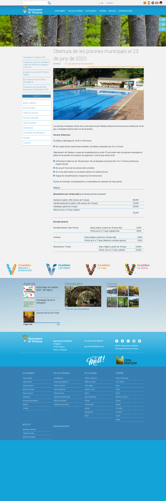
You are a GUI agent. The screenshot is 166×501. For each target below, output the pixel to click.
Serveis (87, 393)
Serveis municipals (31, 118)
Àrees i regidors (29, 103)
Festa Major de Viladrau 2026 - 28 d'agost (47, 288)
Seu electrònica (58, 378)
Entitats (87, 401)
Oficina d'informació (122, 378)
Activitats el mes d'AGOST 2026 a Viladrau (36, 73)
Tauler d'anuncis (29, 123)
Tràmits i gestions (59, 385)
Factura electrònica (59, 389)
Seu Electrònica (75, 11)
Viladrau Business (28, 433)
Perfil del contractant (60, 401)
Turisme (102, 11)
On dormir (119, 412)
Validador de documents (61, 404)
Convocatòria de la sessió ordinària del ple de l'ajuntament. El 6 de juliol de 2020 (114, 67)
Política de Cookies (131, 349)
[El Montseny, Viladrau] (134, 306)
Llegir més (27, 324)
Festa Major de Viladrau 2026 (34, 57)
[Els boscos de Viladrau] (123, 295)
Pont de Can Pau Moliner (77, 309)
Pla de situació (89, 404)
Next (99, 299)
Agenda (87, 408)
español (148, 2)
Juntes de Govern (30, 113)
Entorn (118, 393)
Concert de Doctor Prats (47, 313)
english (152, 2)
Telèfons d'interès (90, 382)
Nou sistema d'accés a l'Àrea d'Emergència (34, 81)
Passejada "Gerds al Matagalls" (45, 301)
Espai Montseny (125, 11)
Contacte (27, 143)
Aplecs (118, 389)
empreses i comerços (29, 429)
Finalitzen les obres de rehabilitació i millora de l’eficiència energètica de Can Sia (36, 64)
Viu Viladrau (91, 11)
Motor (86, 416)
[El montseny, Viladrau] (112, 295)
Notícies (26, 138)
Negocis (112, 11)
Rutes (117, 385)
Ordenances (28, 128)
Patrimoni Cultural (121, 397)
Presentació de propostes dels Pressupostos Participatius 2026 (35, 88)
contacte (110, 3)
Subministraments (90, 397)
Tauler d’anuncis (59, 393)
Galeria (118, 419)
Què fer (118, 416)
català (144, 2)
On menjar (119, 408)
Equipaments (89, 412)
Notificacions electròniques (62, 397)
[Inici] (32, 9)
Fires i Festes (89, 385)
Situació (118, 401)
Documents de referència (33, 133)
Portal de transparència (61, 382)
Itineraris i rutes (89, 389)
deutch (160, 2)
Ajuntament (60, 11)
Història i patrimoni (91, 378)
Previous (66, 299)
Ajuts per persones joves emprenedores (81, 64)
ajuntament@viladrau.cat (94, 346)
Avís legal (118, 349)
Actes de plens (29, 108)
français (156, 2)
